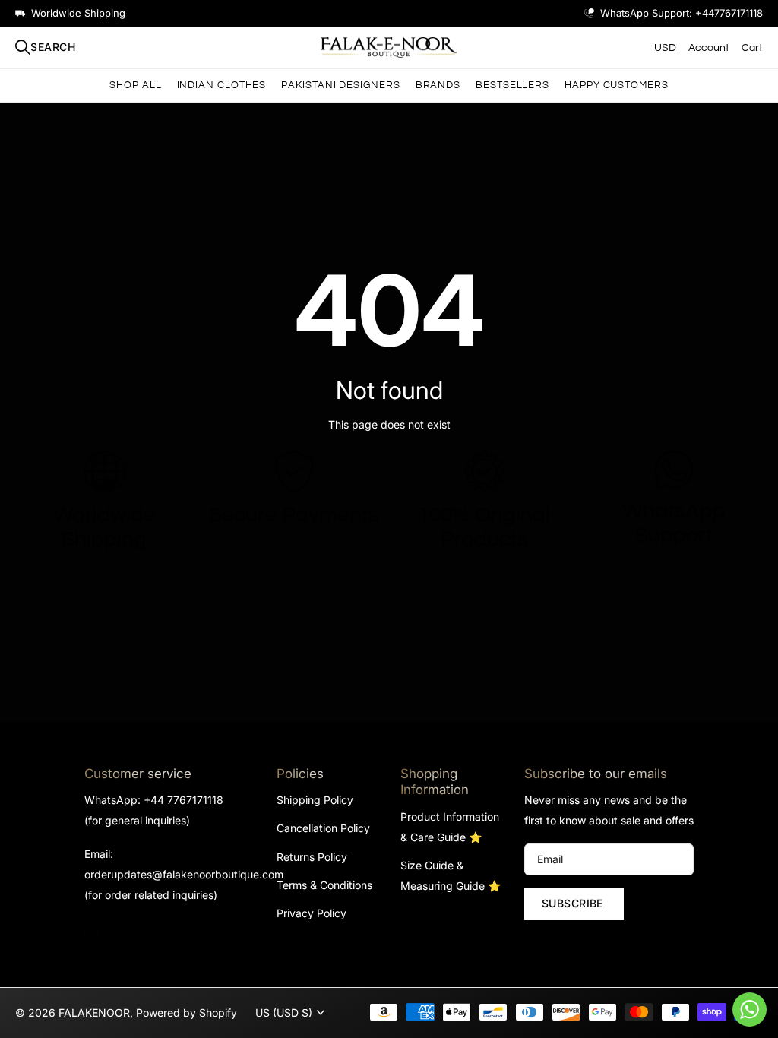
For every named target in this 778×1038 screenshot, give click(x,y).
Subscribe (574, 903)
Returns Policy (312, 856)
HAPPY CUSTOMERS (617, 85)
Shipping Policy (315, 799)
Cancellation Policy (323, 827)
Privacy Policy (311, 913)
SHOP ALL (135, 85)
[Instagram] (91, 933)
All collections (222, 85)
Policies (300, 773)
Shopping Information (434, 781)
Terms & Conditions (324, 884)
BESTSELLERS (512, 85)
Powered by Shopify (186, 1012)
